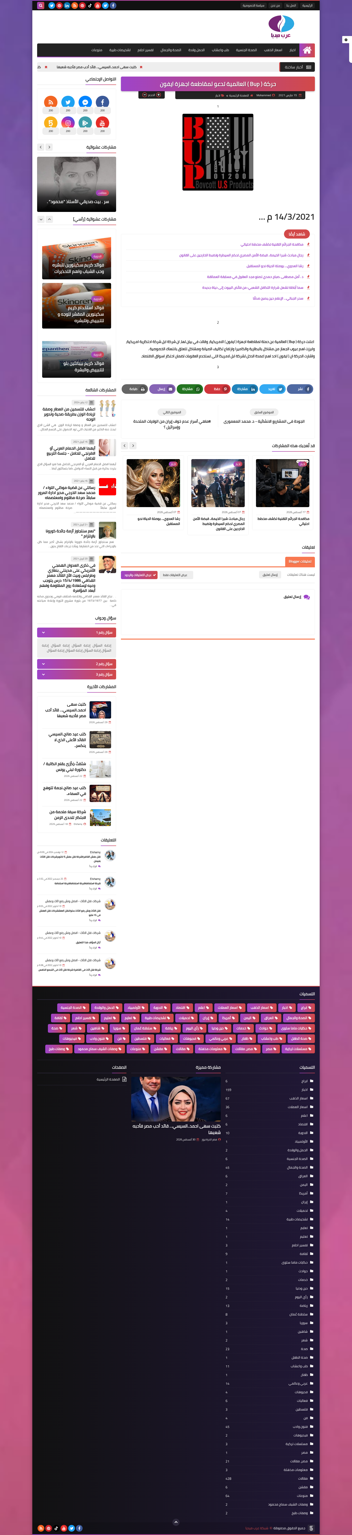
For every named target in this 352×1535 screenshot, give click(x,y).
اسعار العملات (228, 1007)
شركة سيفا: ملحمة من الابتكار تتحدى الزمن (68, 814)
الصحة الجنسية (246, 50)
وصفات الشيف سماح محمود (97, 1049)
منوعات (96, 50)
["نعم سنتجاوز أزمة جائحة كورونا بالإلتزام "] (107, 530)
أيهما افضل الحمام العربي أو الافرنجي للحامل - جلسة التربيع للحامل (71, 453)
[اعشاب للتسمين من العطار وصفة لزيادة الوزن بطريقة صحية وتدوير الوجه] (107, 408)
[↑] (176, 1522)
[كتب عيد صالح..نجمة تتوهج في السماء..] (100, 793)
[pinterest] (82, 5)
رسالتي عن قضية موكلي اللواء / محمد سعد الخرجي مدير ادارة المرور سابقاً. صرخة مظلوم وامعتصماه (66, 492)
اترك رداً (93, 866)
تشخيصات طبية (120, 50)
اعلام (201, 1007)
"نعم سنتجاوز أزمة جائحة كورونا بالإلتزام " (70, 533)
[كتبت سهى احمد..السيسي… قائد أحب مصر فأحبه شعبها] (100, 710)
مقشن (158, 1049)
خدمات (241, 1028)
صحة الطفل (299, 1038)
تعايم (128, 1018)
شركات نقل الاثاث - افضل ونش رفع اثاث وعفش (73, 901)
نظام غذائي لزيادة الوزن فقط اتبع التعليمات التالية (78, 366)
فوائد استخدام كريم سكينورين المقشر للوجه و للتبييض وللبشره (81, 264)
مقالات (181, 1049)
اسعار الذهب (273, 50)
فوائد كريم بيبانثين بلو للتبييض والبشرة (83, 317)
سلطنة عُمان (143, 1028)
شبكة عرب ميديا (256, 1528)
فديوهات (189, 1038)
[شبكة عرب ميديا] (280, 27)
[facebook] (113, 5)
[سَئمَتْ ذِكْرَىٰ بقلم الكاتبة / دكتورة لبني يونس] (100, 769)
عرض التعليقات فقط (175, 575)
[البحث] (40, 5)
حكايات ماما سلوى (294, 1028)
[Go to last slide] (132, 445)
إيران (206, 1018)
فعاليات (164, 1038)
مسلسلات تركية (296, 1049)
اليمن (247, 1018)
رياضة (169, 1028)
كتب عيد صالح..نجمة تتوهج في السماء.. (64, 790)
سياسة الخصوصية (253, 5)
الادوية (158, 1007)
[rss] (74, 5)
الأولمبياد (134, 1007)
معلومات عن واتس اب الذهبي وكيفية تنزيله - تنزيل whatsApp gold (80, 195)
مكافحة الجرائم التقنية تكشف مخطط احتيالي (272, 244)
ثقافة (58, 1018)
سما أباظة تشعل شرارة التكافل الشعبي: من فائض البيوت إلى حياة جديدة (252, 287)
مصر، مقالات (244, 1049)
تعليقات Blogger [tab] (300, 561)
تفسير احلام (145, 50)
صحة (54, 1028)
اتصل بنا (291, 5)
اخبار (293, 50)
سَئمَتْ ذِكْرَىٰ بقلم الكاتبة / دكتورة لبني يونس (64, 766)
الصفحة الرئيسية (239, 95)
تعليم (108, 1018)
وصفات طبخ (57, 1049)
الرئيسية (307, 5)
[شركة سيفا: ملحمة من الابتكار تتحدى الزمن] (100, 817)
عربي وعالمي (218, 1038)
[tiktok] (90, 5)
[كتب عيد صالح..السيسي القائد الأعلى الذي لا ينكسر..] (100, 739)
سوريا (117, 1028)
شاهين (95, 1028)
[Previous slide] (49, 147)
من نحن (275, 5)
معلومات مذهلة (210, 1049)
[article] (172, 419)
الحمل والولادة (105, 1007)
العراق (269, 1018)
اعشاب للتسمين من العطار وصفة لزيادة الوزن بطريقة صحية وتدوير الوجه (69, 414)
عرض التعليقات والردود (138, 575)
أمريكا (226, 1018)
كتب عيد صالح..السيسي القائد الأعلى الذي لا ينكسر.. (101, 67)
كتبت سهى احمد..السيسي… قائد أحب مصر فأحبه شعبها (193, 67)
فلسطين (141, 1038)
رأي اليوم (192, 1028)
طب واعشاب (220, 50)
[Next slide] (124, 445)
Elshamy (95, 852)
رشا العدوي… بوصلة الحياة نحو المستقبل (275, 266)
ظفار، (244, 1038)
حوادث (263, 1028)
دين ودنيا (218, 1028)
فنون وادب (97, 1038)
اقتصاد (180, 1007)
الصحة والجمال (171, 50)
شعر (74, 1028)
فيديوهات (70, 1038)
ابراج (304, 1007)
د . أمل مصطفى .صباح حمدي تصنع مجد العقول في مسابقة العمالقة (255, 277)
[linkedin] (67, 5)
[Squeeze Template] (311, 1528)
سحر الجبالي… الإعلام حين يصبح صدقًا (278, 298)
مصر (269, 1049)
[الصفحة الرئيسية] (307, 50)
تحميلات (184, 1018)
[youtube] (97, 5)
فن (120, 1038)
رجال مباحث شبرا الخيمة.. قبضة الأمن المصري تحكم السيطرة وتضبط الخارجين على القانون (241, 255)
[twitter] (105, 5)
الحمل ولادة (196, 50)
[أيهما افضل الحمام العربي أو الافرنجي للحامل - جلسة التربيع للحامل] (107, 447)
